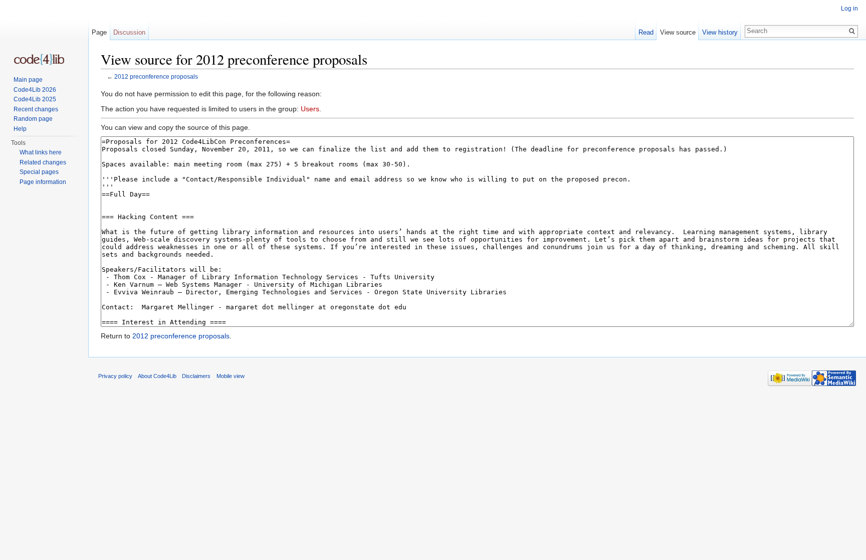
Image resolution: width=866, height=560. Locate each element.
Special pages (39, 171)
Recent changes (36, 109)
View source (678, 32)
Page (99, 32)
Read (646, 32)
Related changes (43, 162)
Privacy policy (115, 376)
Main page (28, 79)
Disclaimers (196, 376)
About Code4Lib (157, 376)
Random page (33, 118)
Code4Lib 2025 (35, 99)
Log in (849, 8)
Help (20, 128)
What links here (41, 152)
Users (310, 109)
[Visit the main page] (39, 59)
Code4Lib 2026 (35, 89)
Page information (43, 181)
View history (720, 32)
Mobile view (230, 376)
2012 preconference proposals (156, 76)
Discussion (129, 32)
